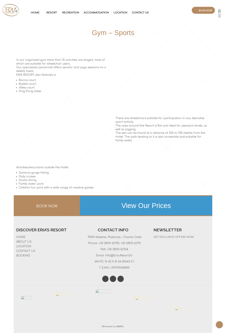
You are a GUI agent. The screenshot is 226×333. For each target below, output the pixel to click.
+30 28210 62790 (108, 243)
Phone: (92, 243)
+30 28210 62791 (131, 243)
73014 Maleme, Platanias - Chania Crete (114, 237)
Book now (205, 10)
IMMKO (120, 326)
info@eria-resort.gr (119, 255)
